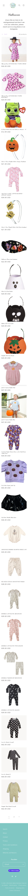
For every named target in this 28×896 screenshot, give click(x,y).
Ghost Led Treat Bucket (7, 291)
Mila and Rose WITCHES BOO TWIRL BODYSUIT (11, 96)
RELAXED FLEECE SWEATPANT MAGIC (13, 581)
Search (5, 829)
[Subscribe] (23, 864)
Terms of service (9, 888)
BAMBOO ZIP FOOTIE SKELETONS (11, 614)
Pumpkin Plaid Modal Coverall (8, 806)
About (5, 833)
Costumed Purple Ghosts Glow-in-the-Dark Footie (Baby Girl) (13, 452)
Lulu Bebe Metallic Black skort (8, 517)
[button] (4, 5)
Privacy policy (22, 885)
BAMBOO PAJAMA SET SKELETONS (11, 678)
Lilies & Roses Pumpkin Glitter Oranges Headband (13, 161)
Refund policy (13, 885)
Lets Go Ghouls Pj (5, 774)
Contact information (14, 890)
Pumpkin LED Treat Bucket (7, 355)
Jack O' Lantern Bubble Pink (8, 387)
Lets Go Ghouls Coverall (7, 742)
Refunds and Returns (10, 853)
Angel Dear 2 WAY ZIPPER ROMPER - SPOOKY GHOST (12, 194)
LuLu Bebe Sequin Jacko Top (8, 485)
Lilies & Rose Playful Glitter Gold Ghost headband (13, 227)
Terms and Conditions (10, 845)
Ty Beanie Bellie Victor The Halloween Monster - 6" (13, 129)
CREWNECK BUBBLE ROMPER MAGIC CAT (13, 549)
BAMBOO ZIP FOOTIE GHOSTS (10, 710)
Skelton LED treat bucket (7, 323)
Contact (5, 837)
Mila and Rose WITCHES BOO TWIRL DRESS (13, 64)
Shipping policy (20, 888)
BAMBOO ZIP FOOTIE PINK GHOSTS (12, 646)
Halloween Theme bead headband (9, 259)
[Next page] (19, 817)
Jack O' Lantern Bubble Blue (8, 419)
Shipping (6, 849)
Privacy (5, 841)
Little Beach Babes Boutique (14, 883)
